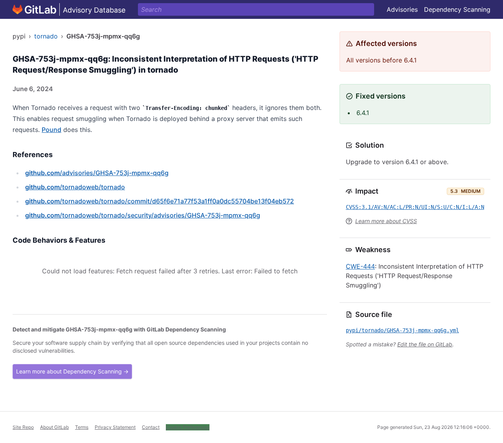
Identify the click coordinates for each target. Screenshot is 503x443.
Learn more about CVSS (386, 221)
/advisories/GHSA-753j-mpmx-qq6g (97, 173)
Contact (151, 427)
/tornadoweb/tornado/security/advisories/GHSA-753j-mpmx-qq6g (142, 215)
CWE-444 (360, 266)
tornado (46, 36)
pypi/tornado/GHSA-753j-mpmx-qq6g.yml (402, 330)
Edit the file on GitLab (424, 344)
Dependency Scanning (457, 9)
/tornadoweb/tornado (75, 187)
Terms (81, 427)
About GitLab (54, 427)
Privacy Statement (115, 427)
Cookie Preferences (187, 427)
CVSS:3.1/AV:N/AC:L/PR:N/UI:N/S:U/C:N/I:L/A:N (415, 207)
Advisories (402, 9)
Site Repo (23, 427)
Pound (51, 130)
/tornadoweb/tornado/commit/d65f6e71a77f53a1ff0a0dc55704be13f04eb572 (159, 201)
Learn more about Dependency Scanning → (72, 371)
